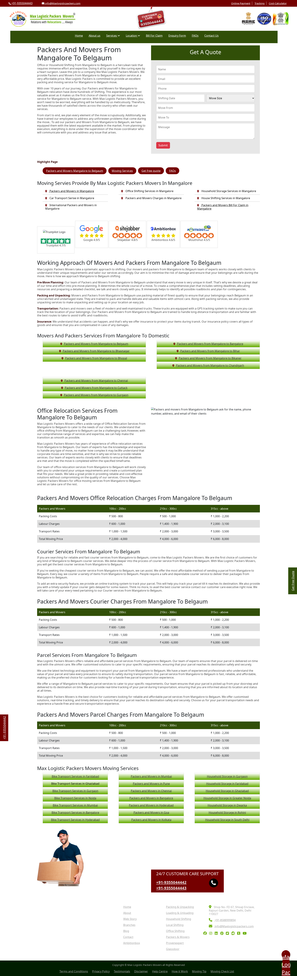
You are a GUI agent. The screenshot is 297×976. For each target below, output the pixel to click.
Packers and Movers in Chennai (151, 791)
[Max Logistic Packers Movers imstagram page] (211, 933)
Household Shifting (178, 919)
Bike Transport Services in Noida (75, 798)
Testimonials (122, 971)
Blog (126, 931)
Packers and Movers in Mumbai (151, 776)
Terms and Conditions (73, 971)
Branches (129, 925)
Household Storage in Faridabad (227, 783)
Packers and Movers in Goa (151, 812)
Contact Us (211, 35)
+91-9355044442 (171, 882)
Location (132, 35)
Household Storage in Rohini (227, 812)
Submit (163, 145)
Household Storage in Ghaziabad (227, 791)
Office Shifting (175, 931)
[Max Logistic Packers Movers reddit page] (233, 933)
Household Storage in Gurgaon (227, 776)
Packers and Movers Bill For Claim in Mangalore (222, 206)
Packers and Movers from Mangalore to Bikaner (210, 358)
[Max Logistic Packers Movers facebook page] (205, 933)
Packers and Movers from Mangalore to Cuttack (96, 388)
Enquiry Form (177, 35)
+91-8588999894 (225, 920)
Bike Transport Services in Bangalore (75, 812)
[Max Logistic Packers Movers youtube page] (245, 933)
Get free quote (151, 171)
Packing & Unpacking (180, 907)
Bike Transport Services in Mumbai (75, 805)
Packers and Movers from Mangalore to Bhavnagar (96, 351)
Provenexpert (175, 943)
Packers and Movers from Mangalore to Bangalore (210, 344)
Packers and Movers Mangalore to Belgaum (74, 171)
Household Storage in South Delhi (227, 820)
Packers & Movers (178, 937)
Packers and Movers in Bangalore (151, 798)
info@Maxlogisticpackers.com (62, 3)
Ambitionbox (131, 943)
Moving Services (122, 171)
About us (94, 35)
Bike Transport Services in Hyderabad (75, 820)
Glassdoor (172, 949)
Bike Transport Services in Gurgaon (75, 791)
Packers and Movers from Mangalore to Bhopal (96, 358)
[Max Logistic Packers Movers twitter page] (228, 933)
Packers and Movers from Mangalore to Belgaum (96, 344)
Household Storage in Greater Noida (227, 798)
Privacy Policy (101, 971)
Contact (128, 937)
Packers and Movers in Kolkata (151, 820)
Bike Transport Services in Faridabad (75, 776)
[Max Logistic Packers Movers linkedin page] (217, 933)
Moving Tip (199, 971)
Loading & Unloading (180, 913)
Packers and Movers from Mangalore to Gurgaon (96, 395)
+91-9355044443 (21, 3)
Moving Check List (222, 971)
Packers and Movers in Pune (151, 783)
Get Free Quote (293, 581)
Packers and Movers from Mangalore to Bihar (210, 351)
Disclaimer (141, 971)
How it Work (180, 971)
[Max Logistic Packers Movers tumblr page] (239, 933)
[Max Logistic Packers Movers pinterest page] (222, 933)
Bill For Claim (154, 35)
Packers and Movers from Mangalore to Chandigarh (210, 365)
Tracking (260, 3)
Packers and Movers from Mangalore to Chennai (96, 380)
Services (112, 35)
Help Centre (160, 971)
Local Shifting (175, 925)
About (127, 913)
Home (79, 35)
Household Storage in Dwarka (227, 805)
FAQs (195, 35)
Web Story (130, 919)
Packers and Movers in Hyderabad (151, 805)
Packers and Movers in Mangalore (71, 191)
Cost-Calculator (278, 3)
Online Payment (240, 3)
